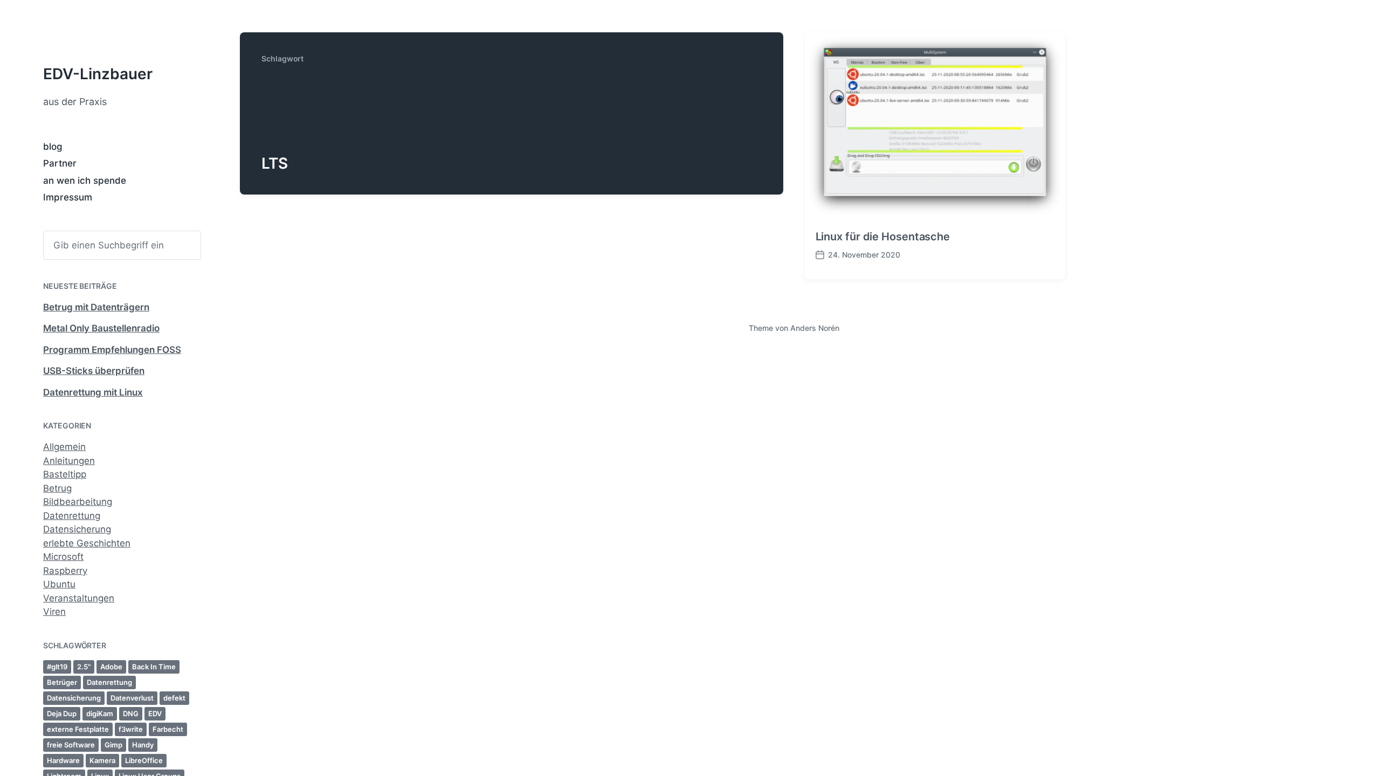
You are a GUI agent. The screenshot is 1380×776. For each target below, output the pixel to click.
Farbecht (168, 729)
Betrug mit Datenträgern (96, 307)
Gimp (113, 744)
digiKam (99, 713)
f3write (131, 729)
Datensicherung (77, 529)
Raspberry (65, 570)
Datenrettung (71, 515)
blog (53, 146)
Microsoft (63, 556)
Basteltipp (64, 474)
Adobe (111, 666)
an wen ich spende (84, 180)
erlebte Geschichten (86, 543)
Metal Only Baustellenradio (101, 328)
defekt (174, 698)
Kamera (102, 760)
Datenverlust (132, 698)
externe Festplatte (78, 729)
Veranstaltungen (78, 598)
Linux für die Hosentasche (883, 236)
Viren (54, 611)
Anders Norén (814, 327)
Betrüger (62, 682)
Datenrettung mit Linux (93, 392)
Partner (60, 163)
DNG (131, 713)
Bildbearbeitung (77, 501)
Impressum (67, 197)
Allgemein (64, 446)
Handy (143, 744)
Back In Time (154, 666)
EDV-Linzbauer (98, 74)
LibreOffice (144, 760)
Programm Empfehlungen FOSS (112, 349)
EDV (155, 713)
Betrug (57, 488)
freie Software (71, 744)
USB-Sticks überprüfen (93, 370)
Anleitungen (69, 460)
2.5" (84, 666)
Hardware (63, 760)
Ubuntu (59, 584)
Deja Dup (62, 713)
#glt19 (57, 666)
